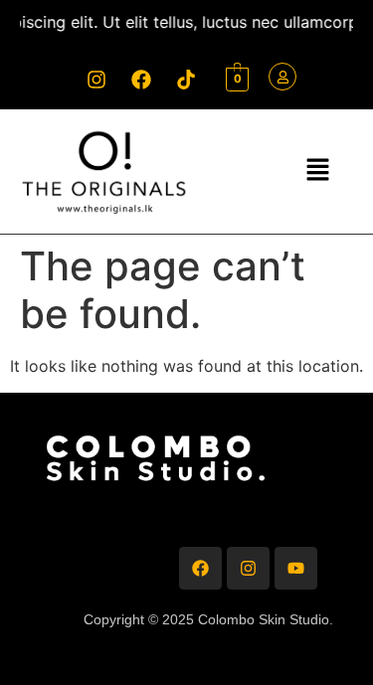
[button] (317, 170)
